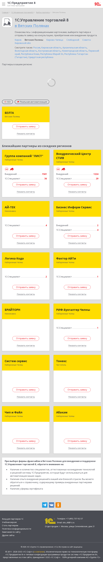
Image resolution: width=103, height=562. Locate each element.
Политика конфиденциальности (16, 528)
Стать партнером (10, 525)
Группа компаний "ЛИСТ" (24, 156)
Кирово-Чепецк (54, 39)
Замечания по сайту (11, 532)
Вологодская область (26, 50)
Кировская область (51, 47)
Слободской (73, 39)
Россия (36, 47)
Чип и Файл (13, 412)
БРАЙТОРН (12, 310)
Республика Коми (30, 54)
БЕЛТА (9, 113)
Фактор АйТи (66, 258)
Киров (18, 39)
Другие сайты (8, 535)
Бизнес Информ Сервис (74, 207)
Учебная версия (9, 522)
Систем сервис (16, 361)
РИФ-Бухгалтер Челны (73, 310)
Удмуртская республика (40, 57)
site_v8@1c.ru (68, 522)
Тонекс (61, 361)
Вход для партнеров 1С (12, 519)
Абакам (61, 412)
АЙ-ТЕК (10, 207)
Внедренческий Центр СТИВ (73, 156)
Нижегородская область (74, 50)
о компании (39, 551)
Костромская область (49, 50)
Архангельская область (74, 47)
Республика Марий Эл (51, 54)
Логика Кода (14, 258)
